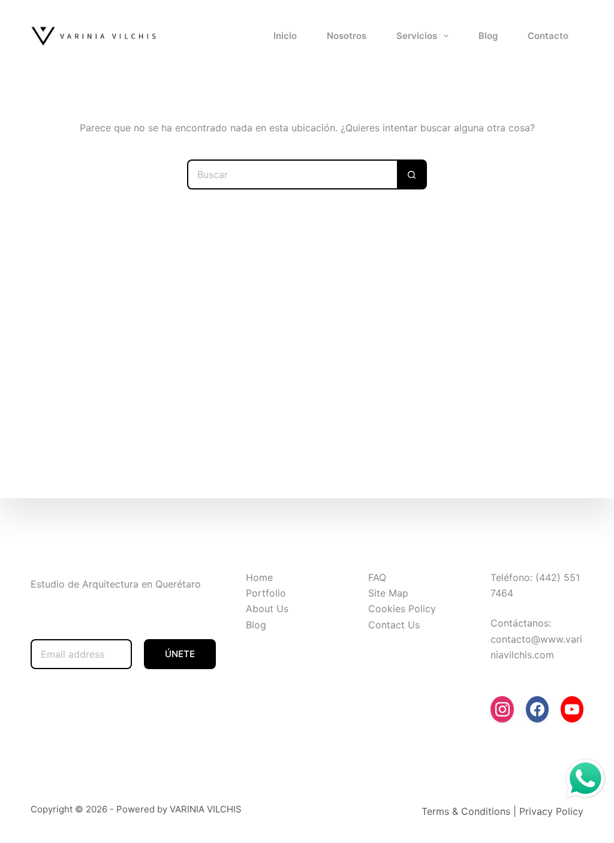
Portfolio (266, 593)
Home (259, 577)
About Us (267, 609)
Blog (488, 35)
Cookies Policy (402, 609)
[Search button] (412, 174)
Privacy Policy (551, 811)
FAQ (377, 577)
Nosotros (346, 35)
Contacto (548, 35)
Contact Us (394, 625)
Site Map (388, 593)
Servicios (416, 35)
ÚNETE (180, 654)
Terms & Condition (463, 811)
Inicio (285, 35)
